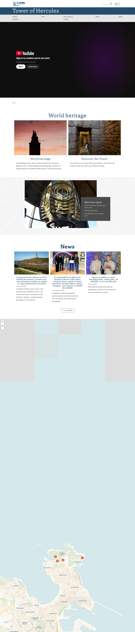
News (97, 17)
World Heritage (15, 18)
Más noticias (68, 310)
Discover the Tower (68, 18)
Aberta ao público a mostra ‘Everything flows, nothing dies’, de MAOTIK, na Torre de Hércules (103, 279)
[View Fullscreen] (2, 328)
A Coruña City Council (56, 3)
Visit (43, 17)
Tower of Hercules (35, 10)
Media (120, 17)
